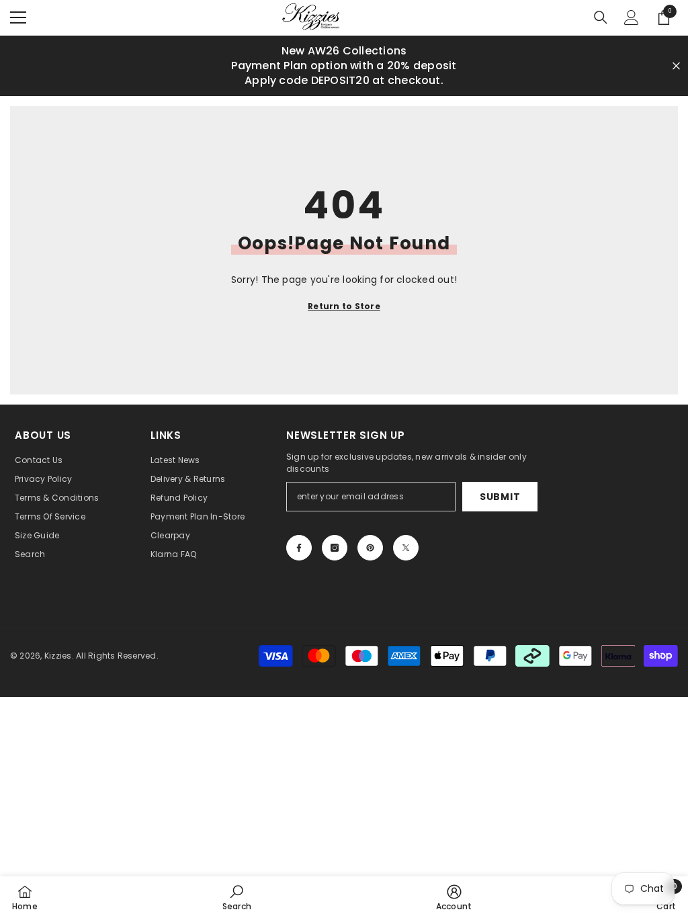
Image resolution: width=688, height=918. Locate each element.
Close (676, 65)
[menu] (18, 17)
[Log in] (631, 17)
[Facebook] (299, 547)
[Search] (601, 17)
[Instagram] (334, 547)
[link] (237, 897)
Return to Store (344, 306)
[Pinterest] (370, 547)
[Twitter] (406, 547)
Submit (500, 496)
